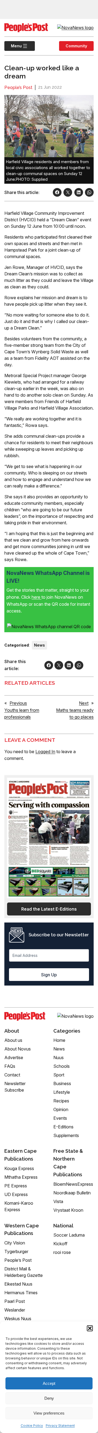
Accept (49, 1383)
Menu (13, 46)
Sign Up (49, 974)
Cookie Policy (32, 1426)
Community (76, 46)
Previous (18, 703)
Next (83, 703)
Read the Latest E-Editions (49, 909)
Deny (49, 1398)
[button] (90, 1328)
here (36, 597)
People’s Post (18, 87)
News (39, 645)
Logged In (45, 751)
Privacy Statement (60, 1426)
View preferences (49, 1413)
